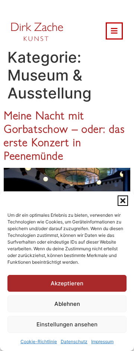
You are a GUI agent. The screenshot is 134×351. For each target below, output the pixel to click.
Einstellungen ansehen (67, 324)
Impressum (102, 341)
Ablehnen (67, 303)
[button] (123, 200)
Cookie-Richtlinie (38, 341)
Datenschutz (74, 341)
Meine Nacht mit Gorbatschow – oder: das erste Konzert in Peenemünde (64, 135)
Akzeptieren (67, 283)
